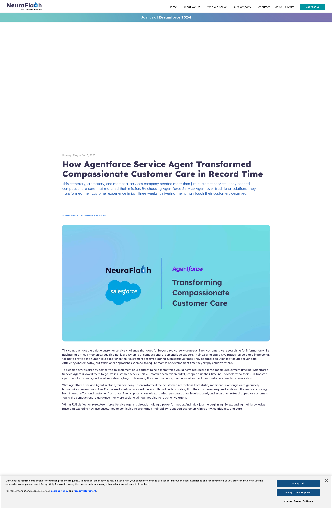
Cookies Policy (59, 490)
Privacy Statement (85, 490)
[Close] (326, 480)
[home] (24, 6)
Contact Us (313, 6)
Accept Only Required (298, 492)
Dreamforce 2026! (175, 17)
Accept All (298, 483)
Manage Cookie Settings (298, 501)
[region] (166, 492)
